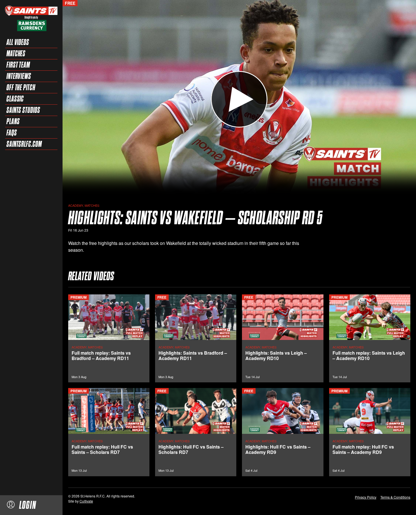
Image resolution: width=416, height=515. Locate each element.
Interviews (19, 76)
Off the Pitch (21, 87)
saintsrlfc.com (24, 144)
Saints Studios (23, 110)
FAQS (12, 132)
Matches (16, 53)
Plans (13, 121)
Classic (15, 98)
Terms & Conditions (395, 497)
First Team (18, 65)
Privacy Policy (365, 497)
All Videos (18, 42)
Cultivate (86, 501)
